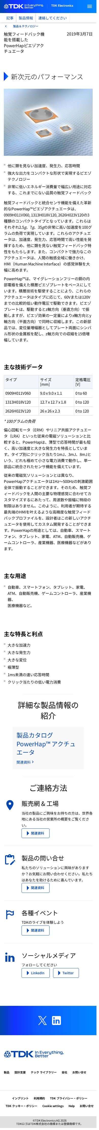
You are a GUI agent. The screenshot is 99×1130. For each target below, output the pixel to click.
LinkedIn (37, 972)
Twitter (68, 972)
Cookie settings (52, 1106)
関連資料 (37, 833)
